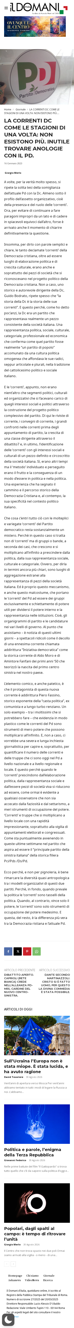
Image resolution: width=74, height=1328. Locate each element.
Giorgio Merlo (13, 172)
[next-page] (13, 1264)
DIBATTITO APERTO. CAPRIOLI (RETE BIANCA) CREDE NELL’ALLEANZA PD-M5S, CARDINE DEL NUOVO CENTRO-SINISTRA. (19, 985)
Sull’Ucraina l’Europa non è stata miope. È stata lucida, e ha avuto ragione (36, 1066)
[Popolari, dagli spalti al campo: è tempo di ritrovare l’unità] (37, 1203)
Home (7, 109)
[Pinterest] (27, 951)
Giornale (20, 109)
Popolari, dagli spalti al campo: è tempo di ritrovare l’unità (35, 1234)
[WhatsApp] (36, 951)
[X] (18, 951)
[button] (8, 1320)
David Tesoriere (13, 1076)
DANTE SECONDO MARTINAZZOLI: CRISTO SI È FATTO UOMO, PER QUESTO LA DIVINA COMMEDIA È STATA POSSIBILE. (54, 983)
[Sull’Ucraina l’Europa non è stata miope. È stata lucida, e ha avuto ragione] (37, 1035)
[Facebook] (8, 951)
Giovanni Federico (15, 1160)
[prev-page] (6, 1264)
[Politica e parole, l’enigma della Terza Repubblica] (37, 1124)
